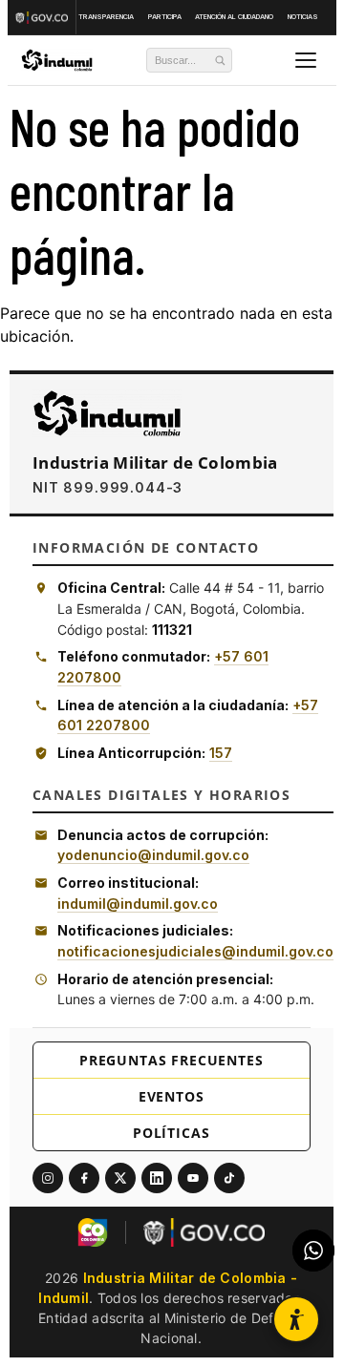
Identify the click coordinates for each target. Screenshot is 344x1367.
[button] (296, 1319)
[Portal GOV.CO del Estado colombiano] (204, 1232)
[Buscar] (220, 60)
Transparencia (106, 16)
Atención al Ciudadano (234, 16)
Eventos (171, 1096)
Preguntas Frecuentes (171, 1060)
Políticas (171, 1133)
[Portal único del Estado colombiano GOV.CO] (43, 17)
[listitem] (47, 1178)
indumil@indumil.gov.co (137, 903)
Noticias (303, 16)
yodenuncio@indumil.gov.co (153, 855)
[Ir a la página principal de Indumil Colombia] (107, 413)
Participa (165, 16)
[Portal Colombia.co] (92, 1232)
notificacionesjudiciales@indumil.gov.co (195, 951)
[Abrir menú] (306, 60)
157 (220, 753)
